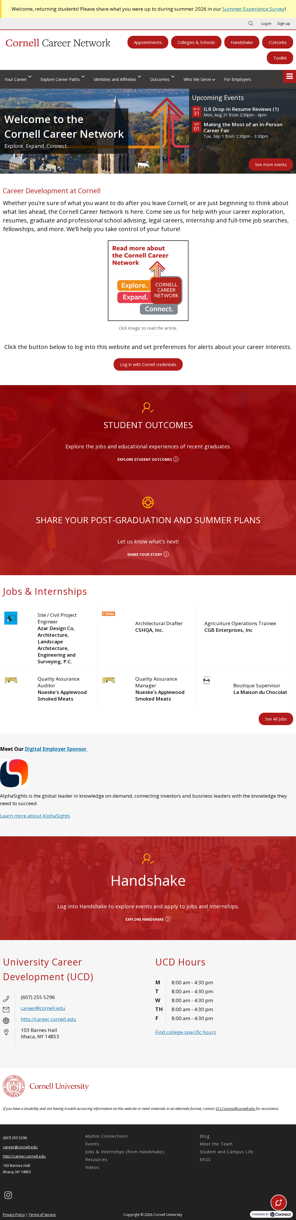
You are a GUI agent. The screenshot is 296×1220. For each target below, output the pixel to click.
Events (92, 1144)
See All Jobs (276, 719)
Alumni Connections (106, 1136)
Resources (96, 1159)
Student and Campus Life (227, 1151)
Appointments (148, 42)
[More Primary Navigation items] (289, 76)
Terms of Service (42, 1214)
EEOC (205, 1159)
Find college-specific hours (185, 1032)
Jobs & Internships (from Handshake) (124, 1151)
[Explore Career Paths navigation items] (84, 76)
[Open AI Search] (279, 1203)
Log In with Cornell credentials (148, 364)
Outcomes (160, 79)
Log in (266, 23)
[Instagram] (8, 1195)
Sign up (283, 23)
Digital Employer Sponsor (56, 749)
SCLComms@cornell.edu (235, 1108)
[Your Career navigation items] (31, 76)
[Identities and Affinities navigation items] (141, 76)
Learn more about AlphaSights (35, 815)
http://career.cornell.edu (48, 1019)
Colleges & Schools (196, 42)
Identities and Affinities (115, 79)
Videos (92, 1167)
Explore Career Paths (60, 79)
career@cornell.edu (43, 1008)
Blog (205, 1136)
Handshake (242, 42)
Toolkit (280, 58)
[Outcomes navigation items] (174, 76)
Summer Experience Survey (253, 8)
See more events (271, 164)
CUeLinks (278, 42)
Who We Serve (197, 79)
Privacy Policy (14, 1214)
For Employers (237, 79)
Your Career (15, 79)
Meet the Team (216, 1144)
